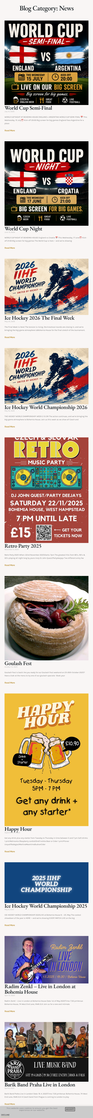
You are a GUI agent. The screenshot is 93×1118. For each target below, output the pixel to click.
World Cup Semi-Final (28, 107)
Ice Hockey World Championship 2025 (46, 905)
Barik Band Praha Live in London (40, 1084)
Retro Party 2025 (23, 545)
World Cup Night (23, 228)
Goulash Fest (18, 663)
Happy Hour (18, 828)
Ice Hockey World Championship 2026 (46, 407)
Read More (10, 130)
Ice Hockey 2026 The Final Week (39, 317)
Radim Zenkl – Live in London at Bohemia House (40, 989)
